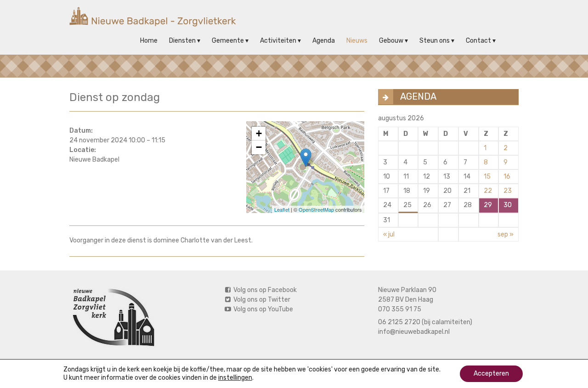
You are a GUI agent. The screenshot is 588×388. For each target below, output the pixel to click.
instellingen (235, 378)
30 (507, 205)
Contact (478, 41)
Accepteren (491, 373)
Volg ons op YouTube (262, 309)
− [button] (259, 147)
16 (506, 176)
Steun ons (434, 41)
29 (488, 205)
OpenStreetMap (316, 209)
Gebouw (391, 41)
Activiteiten (278, 41)
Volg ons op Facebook (264, 290)
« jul (389, 234)
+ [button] (259, 133)
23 (507, 191)
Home (149, 41)
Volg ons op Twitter (261, 300)
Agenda (323, 41)
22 (488, 191)
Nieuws (357, 41)
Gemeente (228, 41)
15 (487, 176)
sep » (506, 234)
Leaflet (281, 209)
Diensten (182, 41)
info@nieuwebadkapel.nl (414, 332)
